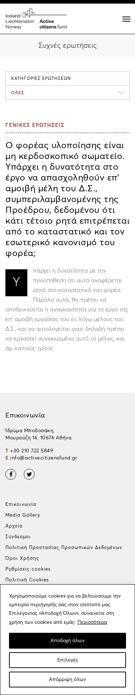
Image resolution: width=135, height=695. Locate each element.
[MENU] (126, 19)
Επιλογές (67, 660)
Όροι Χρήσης (22, 558)
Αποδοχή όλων (67, 640)
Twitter (29, 474)
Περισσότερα (92, 622)
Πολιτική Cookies (27, 580)
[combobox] (67, 93)
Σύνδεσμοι (18, 537)
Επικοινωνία (20, 504)
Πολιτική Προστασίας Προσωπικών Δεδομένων (63, 547)
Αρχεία (14, 526)
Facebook (10, 474)
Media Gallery (22, 515)
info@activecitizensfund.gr (43, 458)
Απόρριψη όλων (67, 679)
